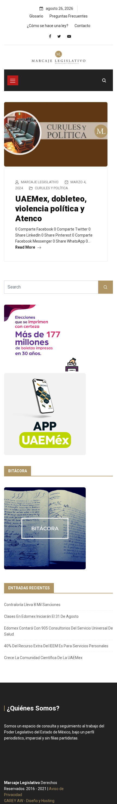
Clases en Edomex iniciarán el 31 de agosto (41, 616)
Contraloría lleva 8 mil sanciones (32, 604)
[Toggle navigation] (12, 80)
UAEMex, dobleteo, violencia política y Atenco (51, 208)
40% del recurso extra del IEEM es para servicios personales (56, 646)
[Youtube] (69, 36)
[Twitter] (59, 36)
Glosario (36, 16)
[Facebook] (50, 36)
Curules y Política (51, 188)
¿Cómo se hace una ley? (47, 26)
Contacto (82, 26)
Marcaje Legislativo (40, 182)
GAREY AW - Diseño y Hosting (29, 801)
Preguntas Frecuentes (69, 16)
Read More (25, 247)
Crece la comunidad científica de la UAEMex (43, 658)
